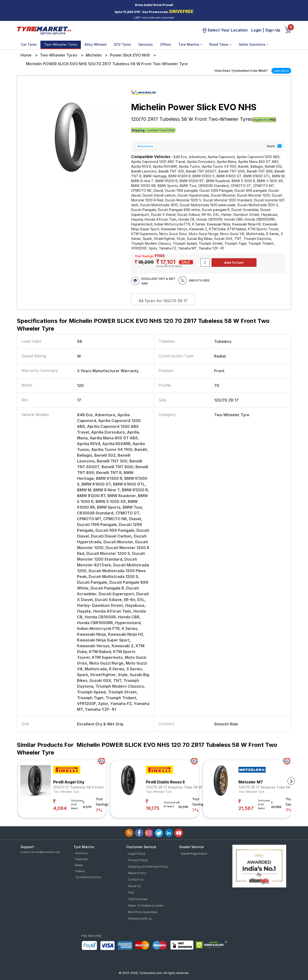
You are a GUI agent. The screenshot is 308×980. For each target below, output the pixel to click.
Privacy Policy (138, 860)
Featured (81, 859)
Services (145, 44)
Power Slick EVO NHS (130, 55)
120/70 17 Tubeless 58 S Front (78, 787)
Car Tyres (29, 44)
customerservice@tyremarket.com (40, 852)
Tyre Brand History (88, 877)
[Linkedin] (169, 833)
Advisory (81, 853)
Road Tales (219, 44)
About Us (134, 886)
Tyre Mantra (189, 44)
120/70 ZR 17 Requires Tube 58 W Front (179, 787)
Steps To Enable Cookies (145, 905)
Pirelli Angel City (68, 782)
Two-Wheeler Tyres (60, 44)
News (79, 865)
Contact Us (136, 879)
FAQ (131, 892)
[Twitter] (159, 833)
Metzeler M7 (250, 782)
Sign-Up (272, 30)
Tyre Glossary (138, 899)
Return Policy (137, 873)
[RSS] (129, 833)
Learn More (281, 70)
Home (26, 55)
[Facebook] (139, 833)
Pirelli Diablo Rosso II (165, 782)
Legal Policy (136, 853)
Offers (165, 44)
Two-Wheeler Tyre (66, 792)
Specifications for (143, 324)
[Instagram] (149, 833)
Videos (80, 871)
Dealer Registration (194, 853)
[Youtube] (178, 833)
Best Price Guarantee (142, 912)
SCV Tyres (122, 44)
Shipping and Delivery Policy (148, 866)
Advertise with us (140, 918)
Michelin (94, 55)
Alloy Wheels (95, 44)
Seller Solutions (252, 44)
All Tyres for (163, 300)
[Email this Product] (279, 146)
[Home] (44, 30)
